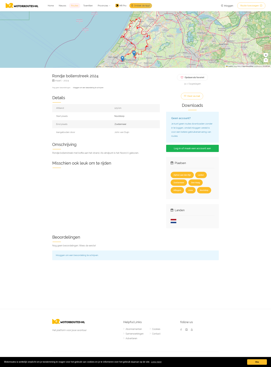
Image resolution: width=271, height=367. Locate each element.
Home (51, 5)
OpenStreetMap (247, 66)
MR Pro (122, 5)
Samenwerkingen (135, 333)
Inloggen (228, 5)
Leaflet (230, 66)
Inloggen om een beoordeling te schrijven (88, 88)
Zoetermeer (120, 124)
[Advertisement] (135, 288)
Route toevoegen (249, 5)
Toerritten (88, 5)
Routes (74, 5)
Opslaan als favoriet (194, 77)
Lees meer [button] (156, 362)
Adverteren (131, 338)
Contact (156, 333)
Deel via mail (193, 96)
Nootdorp (119, 116)
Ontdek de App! (141, 5)
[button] (122, 59)
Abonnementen (134, 329)
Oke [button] (257, 362)
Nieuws (62, 5)
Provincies (103, 5)
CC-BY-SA (266, 66)
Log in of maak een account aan (192, 148)
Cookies (156, 329)
